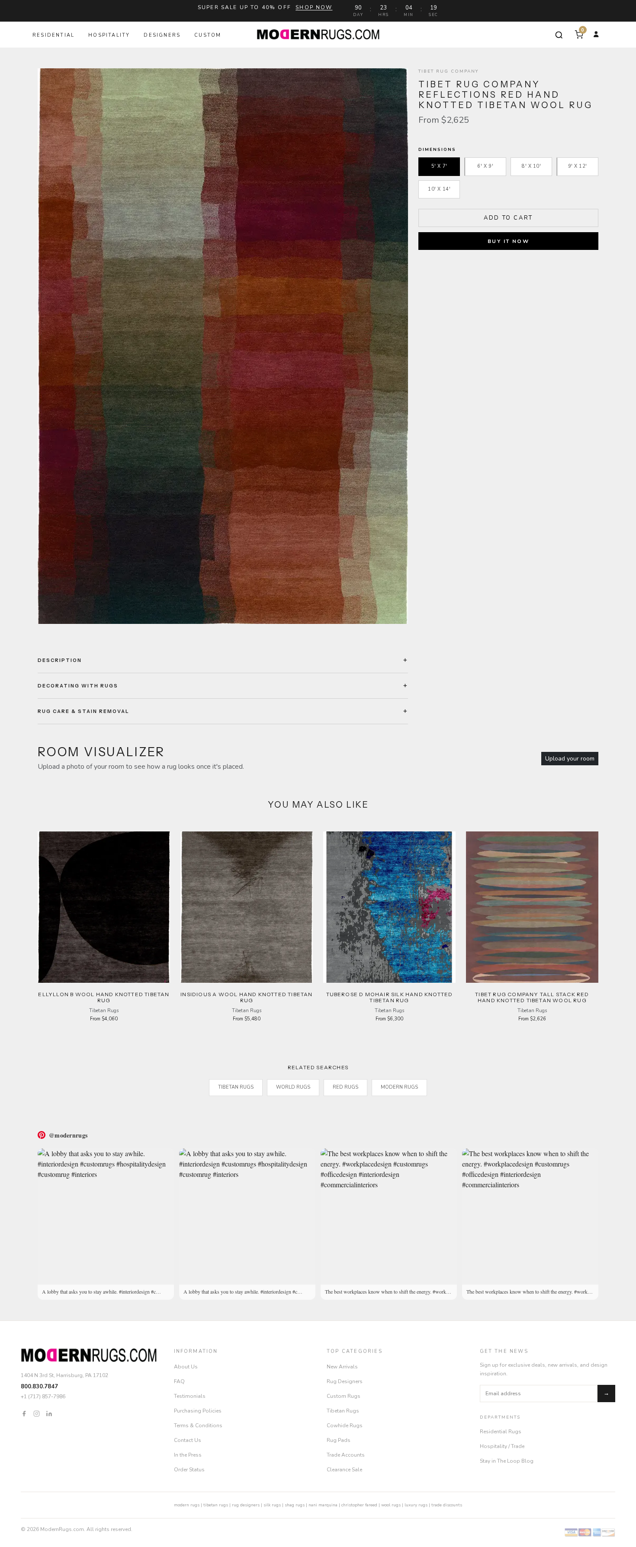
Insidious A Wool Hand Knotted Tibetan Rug (246, 997)
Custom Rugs (343, 1396)
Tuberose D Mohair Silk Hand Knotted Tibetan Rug (389, 997)
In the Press (188, 1454)
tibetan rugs (215, 1505)
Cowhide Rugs (345, 1425)
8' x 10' (531, 166)
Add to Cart (508, 217)
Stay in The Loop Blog (506, 1461)
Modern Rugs (399, 1087)
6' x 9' (485, 166)
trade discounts (446, 1505)
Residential (53, 35)
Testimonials (190, 1396)
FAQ (179, 1381)
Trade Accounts (346, 1454)
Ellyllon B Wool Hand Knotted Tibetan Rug (103, 997)
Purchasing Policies (198, 1410)
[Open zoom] (223, 346)
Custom (207, 35)
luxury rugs (416, 1505)
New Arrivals (342, 1366)
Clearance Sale (344, 1469)
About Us (186, 1366)
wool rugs (391, 1505)
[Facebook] (24, 1413)
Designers (162, 35)
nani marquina (322, 1505)
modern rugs (186, 1505)
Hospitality (109, 35)
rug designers (246, 1505)
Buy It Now (508, 241)
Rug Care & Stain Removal (83, 711)
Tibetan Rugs (236, 1087)
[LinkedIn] (49, 1413)
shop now (314, 7)
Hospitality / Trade (502, 1446)
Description (60, 660)
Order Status (189, 1469)
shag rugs (295, 1505)
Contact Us (187, 1440)
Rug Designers (345, 1381)
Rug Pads (338, 1440)
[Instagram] (36, 1413)
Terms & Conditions (198, 1425)
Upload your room (569, 758)
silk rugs (272, 1505)
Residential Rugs (500, 1431)
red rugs (345, 1087)
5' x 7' (439, 166)
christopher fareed (359, 1505)
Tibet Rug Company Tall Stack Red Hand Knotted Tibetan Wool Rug (532, 997)
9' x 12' (577, 166)
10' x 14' (439, 189)
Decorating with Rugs (78, 686)
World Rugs (293, 1087)
